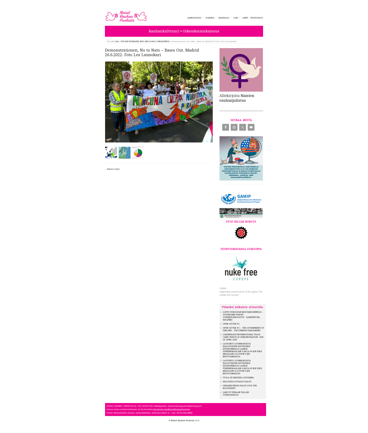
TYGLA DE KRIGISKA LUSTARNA (238, 377)
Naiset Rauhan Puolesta (182, 420)
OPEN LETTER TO (231, 324)
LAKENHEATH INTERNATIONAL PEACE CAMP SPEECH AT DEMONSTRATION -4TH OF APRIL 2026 (243, 337)
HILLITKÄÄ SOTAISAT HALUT (237, 381)
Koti (117, 41)
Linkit (245, 18)
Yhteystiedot (256, 18)
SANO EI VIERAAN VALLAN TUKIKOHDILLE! (236, 393)
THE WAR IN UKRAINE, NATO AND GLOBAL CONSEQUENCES (145, 41)
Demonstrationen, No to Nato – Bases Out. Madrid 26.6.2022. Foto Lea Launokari (152, 52)
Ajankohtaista (194, 18)
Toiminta (209, 18)
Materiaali (223, 18)
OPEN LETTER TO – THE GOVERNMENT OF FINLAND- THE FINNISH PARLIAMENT (243, 329)
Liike (235, 18)
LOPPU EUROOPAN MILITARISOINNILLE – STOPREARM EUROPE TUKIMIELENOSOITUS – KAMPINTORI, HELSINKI (243, 316)
